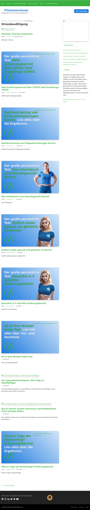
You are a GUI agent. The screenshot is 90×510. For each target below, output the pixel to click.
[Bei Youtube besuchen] (17, 499)
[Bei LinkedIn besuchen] (8, 499)
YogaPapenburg (10, 469)
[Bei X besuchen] (11, 499)
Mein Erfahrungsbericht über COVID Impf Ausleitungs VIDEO (30, 88)
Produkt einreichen (51, 3)
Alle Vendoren (33, 3)
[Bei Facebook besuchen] (2, 499)
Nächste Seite (10, 485)
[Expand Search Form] (87, 3)
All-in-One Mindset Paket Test (16, 356)
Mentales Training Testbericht (17, 34)
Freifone (9, 36)
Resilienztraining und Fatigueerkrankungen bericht (28, 143)
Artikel (9, 3)
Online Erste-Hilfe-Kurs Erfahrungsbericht (75, 59)
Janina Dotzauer (10, 146)
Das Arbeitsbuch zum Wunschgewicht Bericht (25, 196)
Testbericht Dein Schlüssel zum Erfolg (74, 56)
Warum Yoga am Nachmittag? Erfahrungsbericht (27, 466)
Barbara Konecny (11, 252)
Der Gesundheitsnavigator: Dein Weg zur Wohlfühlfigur (22, 381)
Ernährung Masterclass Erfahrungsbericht (75, 53)
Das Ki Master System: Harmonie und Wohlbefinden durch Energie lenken (28, 410)
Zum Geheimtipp (81, 11)
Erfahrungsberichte (19, 3)
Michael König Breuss (12, 92)
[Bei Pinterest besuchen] (14, 499)
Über (41, 3)
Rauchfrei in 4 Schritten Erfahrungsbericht (23, 303)
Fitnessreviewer (16, 10)
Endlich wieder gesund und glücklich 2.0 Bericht (26, 250)
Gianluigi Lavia (10, 199)
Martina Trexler (10, 306)
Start (3, 3)
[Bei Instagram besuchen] (5, 499)
